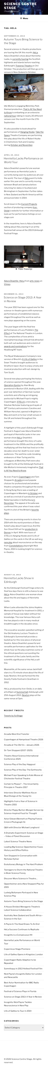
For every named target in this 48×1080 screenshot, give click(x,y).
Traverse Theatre (23, 66)
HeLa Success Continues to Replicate (21, 929)
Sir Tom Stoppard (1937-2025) (18, 750)
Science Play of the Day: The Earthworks (23, 770)
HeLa (35, 52)
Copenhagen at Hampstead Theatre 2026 (23, 739)
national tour (10, 116)
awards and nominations (15, 346)
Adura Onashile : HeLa (14, 281)
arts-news (34, 281)
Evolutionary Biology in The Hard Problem (23, 864)
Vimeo (7, 284)
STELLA (21, 402)
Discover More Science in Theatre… (20, 878)
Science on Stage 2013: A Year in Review (23, 997)
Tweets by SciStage (13, 716)
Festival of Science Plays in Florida (20, 991)
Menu (25, 18)
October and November (21, 145)
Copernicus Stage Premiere (17, 949)
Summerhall (22, 692)
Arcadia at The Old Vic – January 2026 (21, 745)
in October (33, 493)
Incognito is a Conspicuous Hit (18, 935)
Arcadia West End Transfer (16, 734)
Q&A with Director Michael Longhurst (21, 827)
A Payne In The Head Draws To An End (21, 924)
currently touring (20, 59)
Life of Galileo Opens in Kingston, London (23, 954)
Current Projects (29, 204)
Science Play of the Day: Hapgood (19, 764)
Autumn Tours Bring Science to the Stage (23, 901)
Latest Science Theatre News (18, 841)
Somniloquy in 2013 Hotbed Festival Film (23, 968)
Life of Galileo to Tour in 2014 (17, 1011)
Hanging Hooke (27, 132)
